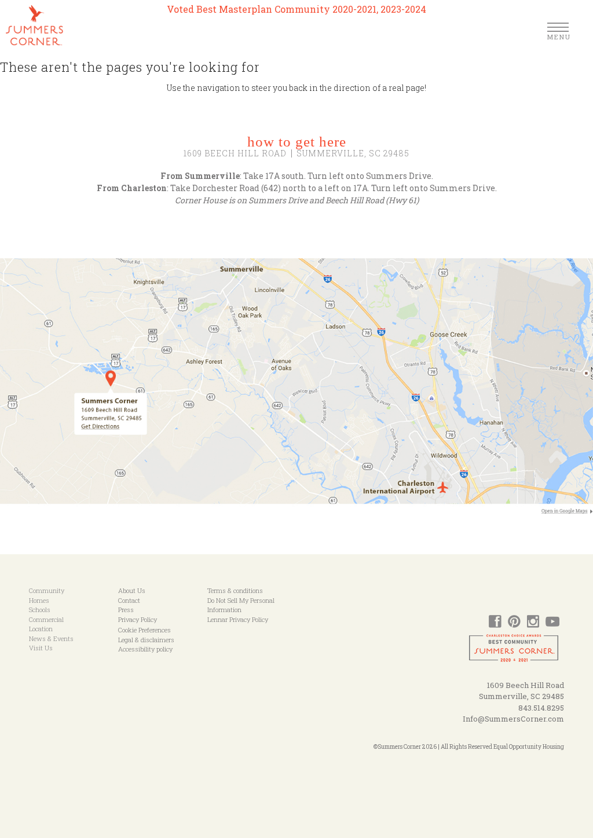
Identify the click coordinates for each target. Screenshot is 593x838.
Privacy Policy (137, 619)
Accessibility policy (145, 649)
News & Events (51, 638)
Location (41, 628)
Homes (39, 600)
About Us (131, 590)
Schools (39, 609)
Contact (129, 600)
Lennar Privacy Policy (237, 619)
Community (46, 590)
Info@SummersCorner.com (513, 718)
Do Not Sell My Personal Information (240, 605)
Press (126, 609)
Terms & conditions (235, 590)
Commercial (46, 619)
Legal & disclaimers (146, 639)
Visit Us (41, 647)
